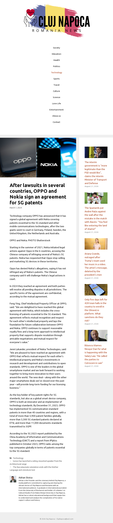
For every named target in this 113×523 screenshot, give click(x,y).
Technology (56, 72)
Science (56, 97)
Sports (56, 79)
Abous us (56, 116)
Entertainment (56, 109)
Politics (56, 66)
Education (56, 54)
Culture (56, 91)
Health (56, 60)
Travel (56, 85)
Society (56, 48)
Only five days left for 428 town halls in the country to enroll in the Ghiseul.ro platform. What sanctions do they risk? (96, 310)
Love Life (56, 103)
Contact (56, 122)
